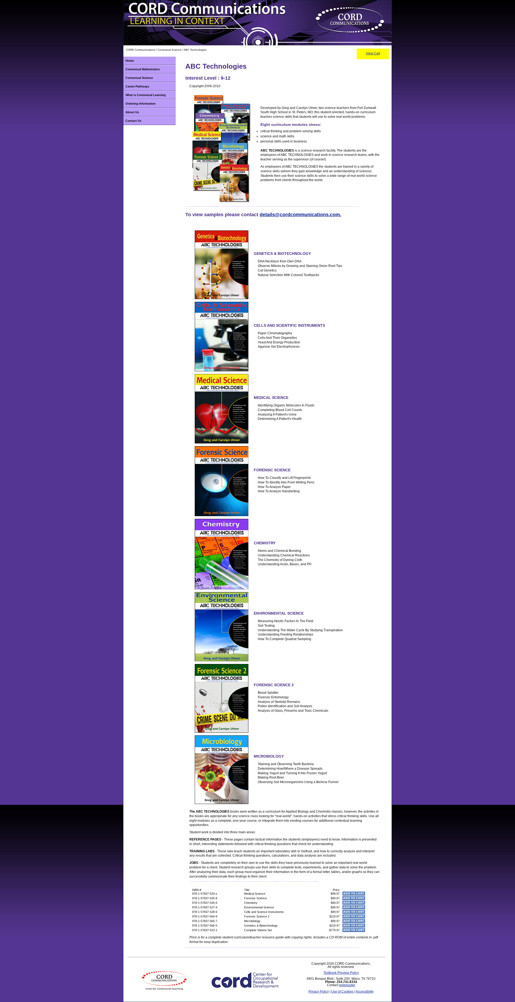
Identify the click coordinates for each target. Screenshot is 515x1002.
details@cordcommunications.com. (300, 214)
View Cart (373, 53)
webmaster (347, 985)
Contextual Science (139, 77)
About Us (132, 112)
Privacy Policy (318, 991)
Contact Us (133, 120)
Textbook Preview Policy (341, 973)
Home (130, 60)
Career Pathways (137, 86)
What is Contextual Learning (146, 95)
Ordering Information (141, 103)
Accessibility (365, 991)
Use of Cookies (342, 991)
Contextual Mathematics (143, 69)
